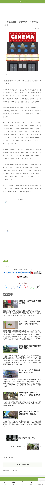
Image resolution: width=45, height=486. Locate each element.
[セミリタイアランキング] (36, 273)
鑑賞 (6, 261)
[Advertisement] (22, 11)
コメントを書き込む (22, 464)
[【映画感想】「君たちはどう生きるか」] (19, 287)
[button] (40, 296)
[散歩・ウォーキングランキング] (22, 278)
